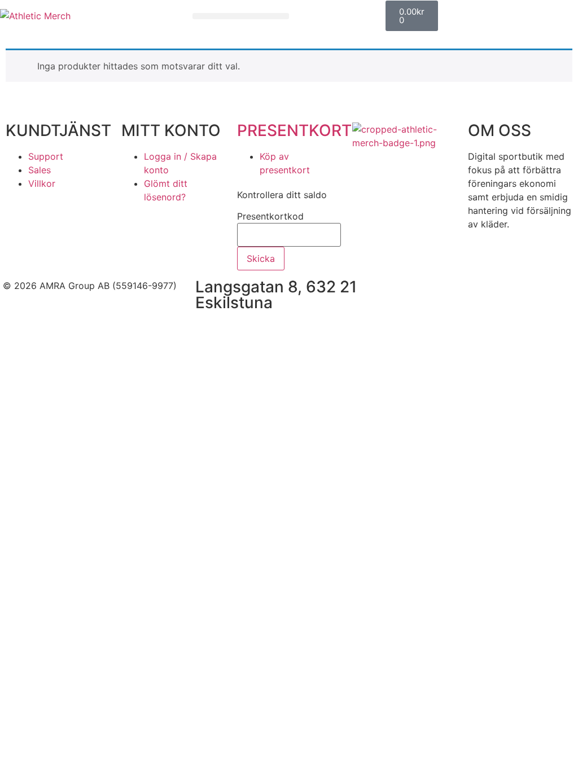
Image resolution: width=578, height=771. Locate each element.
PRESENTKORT (294, 130)
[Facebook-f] (402, 293)
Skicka (261, 258)
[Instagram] (433, 293)
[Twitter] (464, 293)
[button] (240, 16)
